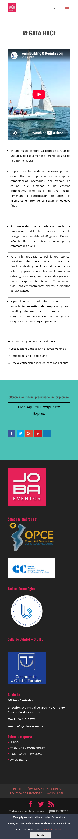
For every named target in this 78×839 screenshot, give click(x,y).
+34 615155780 (26, 719)
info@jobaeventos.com (31, 726)
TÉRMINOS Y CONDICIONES (27, 748)
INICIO (14, 742)
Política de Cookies (51, 829)
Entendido (40, 835)
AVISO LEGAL (18, 759)
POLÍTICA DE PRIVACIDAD (26, 754)
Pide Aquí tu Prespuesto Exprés (39, 410)
